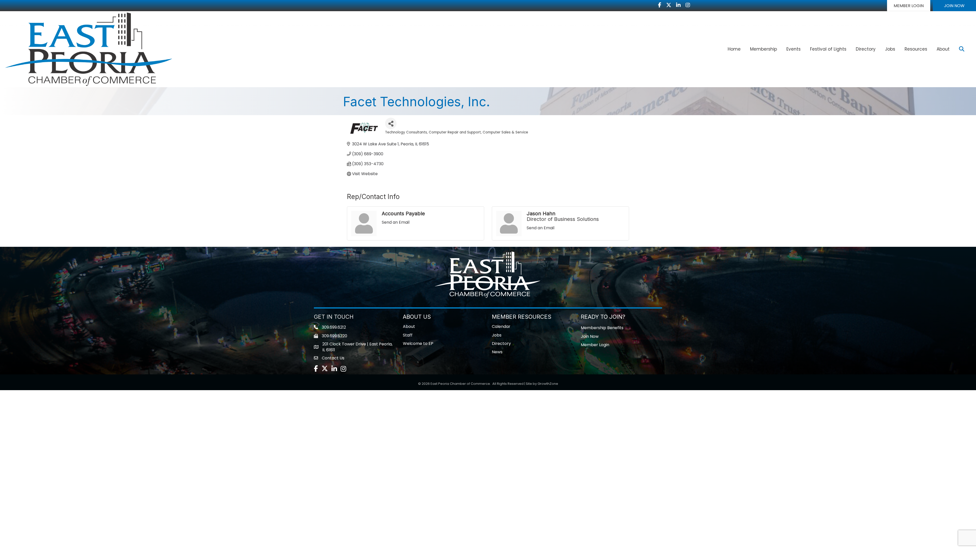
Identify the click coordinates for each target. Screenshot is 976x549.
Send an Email (395, 222)
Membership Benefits (602, 328)
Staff (408, 335)
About (943, 49)
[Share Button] (390, 123)
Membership (763, 49)
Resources (916, 49)
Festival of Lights (828, 49)
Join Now (590, 336)
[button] (908, 5)
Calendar (501, 326)
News (497, 352)
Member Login (595, 345)
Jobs (890, 49)
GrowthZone (548, 383)
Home (734, 49)
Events (793, 49)
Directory (866, 49)
